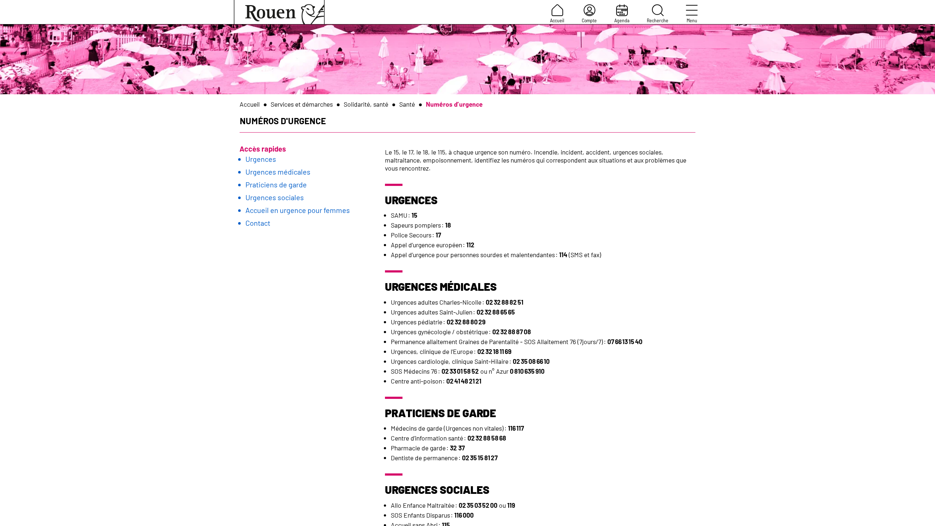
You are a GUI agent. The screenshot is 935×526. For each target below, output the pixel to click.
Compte (589, 20)
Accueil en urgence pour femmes (297, 210)
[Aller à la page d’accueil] (279, 12)
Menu (692, 20)
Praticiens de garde (276, 184)
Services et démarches (302, 104)
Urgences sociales (274, 197)
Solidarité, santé (366, 104)
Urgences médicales (277, 171)
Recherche (657, 20)
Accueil (557, 20)
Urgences (260, 159)
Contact (257, 222)
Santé (407, 104)
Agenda (621, 20)
